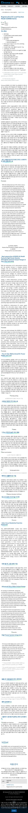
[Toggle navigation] (25, 3)
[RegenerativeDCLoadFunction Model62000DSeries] (14, 28)
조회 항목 (17, 6)
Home (2, 9)
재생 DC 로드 (21, 12)
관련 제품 (24, 6)
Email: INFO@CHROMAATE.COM (14, 797)
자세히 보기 (10, 6)
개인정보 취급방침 (14, 793)
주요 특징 (3, 6)
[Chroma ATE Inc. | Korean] (7, 2)
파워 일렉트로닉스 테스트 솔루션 (9, 12)
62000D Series (10, 784)
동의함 (14, 810)
